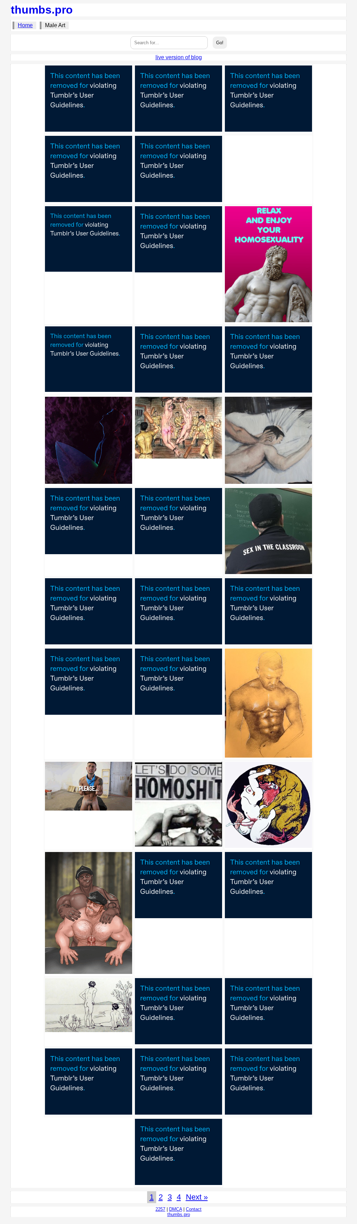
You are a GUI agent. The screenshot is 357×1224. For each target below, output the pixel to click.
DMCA (175, 1209)
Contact (194, 1209)
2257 (160, 1209)
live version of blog (178, 57)
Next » (197, 1197)
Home (25, 25)
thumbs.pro (42, 9)
